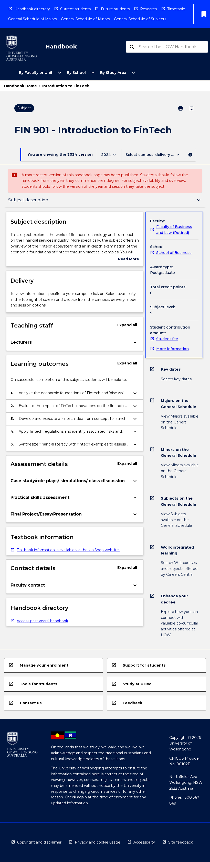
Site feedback (180, 842)
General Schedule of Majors (32, 19)
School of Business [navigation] (174, 252)
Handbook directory (32, 9)
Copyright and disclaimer (39, 842)
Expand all (127, 325)
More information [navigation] (172, 348)
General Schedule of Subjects (140, 19)
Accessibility (144, 842)
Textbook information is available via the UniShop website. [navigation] (68, 550)
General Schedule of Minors (85, 19)
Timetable (176, 9)
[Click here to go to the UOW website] (21, 49)
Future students (115, 9)
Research (148, 9)
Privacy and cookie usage (97, 842)
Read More (128, 259)
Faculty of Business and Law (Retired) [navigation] (174, 229)
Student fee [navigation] (167, 338)
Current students (75, 9)
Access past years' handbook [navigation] (42, 621)
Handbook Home (20, 86)
